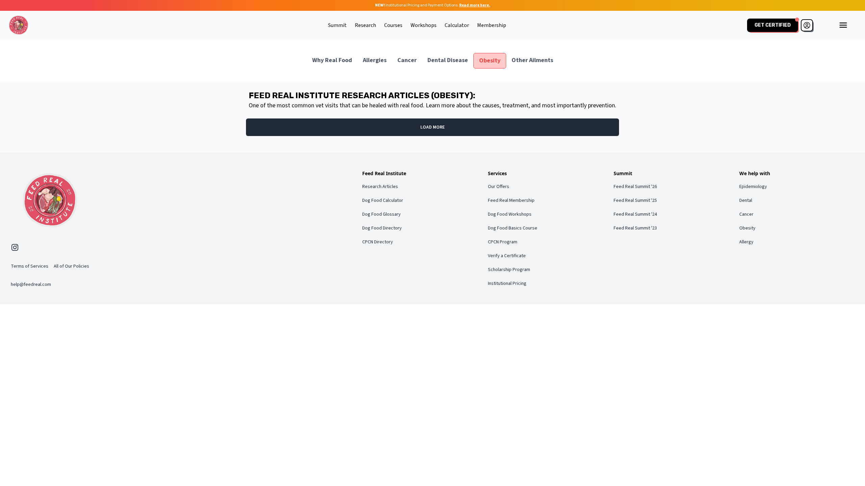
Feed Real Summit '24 (635, 214)
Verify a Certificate (507, 255)
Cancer (746, 214)
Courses (393, 25)
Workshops (424, 25)
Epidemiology (753, 186)
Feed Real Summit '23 (635, 228)
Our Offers (498, 186)
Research (365, 25)
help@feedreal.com (31, 284)
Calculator (457, 25)
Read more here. (474, 5)
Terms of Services (29, 266)
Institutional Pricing (507, 283)
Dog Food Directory (382, 228)
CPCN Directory (377, 242)
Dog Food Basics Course (512, 228)
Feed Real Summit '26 (635, 186)
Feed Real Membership (511, 200)
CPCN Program (502, 242)
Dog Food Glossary (381, 214)
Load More (432, 127)
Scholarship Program (509, 269)
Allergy (746, 242)
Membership (491, 25)
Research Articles (380, 186)
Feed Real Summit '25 (635, 200)
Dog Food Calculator (382, 200)
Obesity (747, 228)
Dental (745, 200)
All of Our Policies (71, 266)
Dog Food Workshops (510, 214)
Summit (337, 25)
